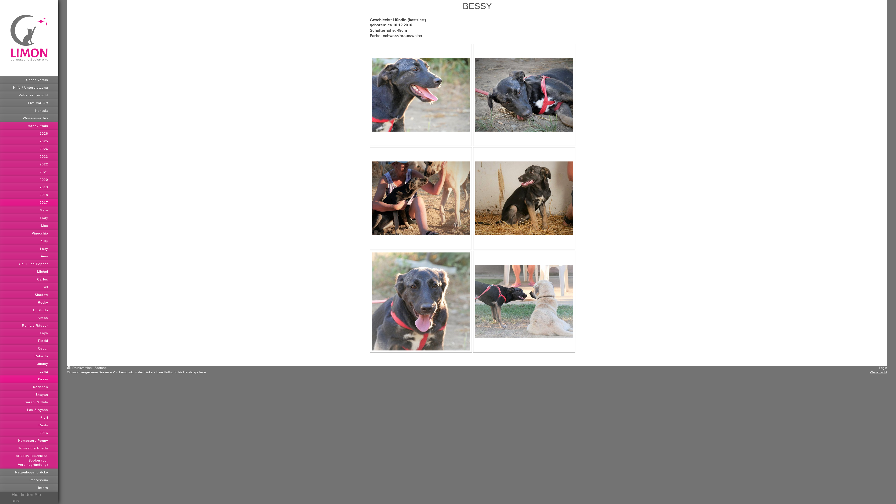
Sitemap (100, 368)
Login (883, 368)
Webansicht (878, 372)
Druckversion (82, 368)
